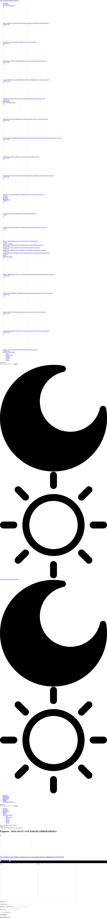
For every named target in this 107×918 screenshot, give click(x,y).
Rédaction (2, 859)
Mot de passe (3, 909)
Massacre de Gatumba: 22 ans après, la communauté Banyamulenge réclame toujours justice (24, 98)
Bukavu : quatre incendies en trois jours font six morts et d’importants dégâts (20, 241)
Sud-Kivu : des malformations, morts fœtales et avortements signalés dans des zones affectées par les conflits (28, 293)
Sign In (15, 825)
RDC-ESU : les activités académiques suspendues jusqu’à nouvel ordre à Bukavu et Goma (24, 194)
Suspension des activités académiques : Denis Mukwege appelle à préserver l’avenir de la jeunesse (25, 119)
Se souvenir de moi (6, 912)
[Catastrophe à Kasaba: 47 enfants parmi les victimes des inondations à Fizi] (8, 212)
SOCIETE (5, 198)
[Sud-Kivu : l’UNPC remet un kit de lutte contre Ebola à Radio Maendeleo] (15, 348)
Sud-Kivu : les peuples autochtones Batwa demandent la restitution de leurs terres (21, 247)
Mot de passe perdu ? (5, 917)
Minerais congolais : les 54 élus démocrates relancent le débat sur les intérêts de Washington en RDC (26, 23)
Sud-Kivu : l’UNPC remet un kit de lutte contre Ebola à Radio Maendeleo (20, 349)
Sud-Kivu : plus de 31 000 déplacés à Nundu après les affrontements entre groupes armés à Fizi (25, 227)
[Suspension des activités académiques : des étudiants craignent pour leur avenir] (15, 155)
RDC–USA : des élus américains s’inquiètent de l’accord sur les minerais (19, 42)
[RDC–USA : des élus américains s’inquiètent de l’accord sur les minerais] (15, 40)
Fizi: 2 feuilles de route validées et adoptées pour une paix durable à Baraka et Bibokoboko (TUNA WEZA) (32, 857)
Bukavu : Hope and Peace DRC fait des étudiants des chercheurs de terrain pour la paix (23, 245)
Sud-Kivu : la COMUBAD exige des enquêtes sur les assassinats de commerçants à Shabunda (24, 250)
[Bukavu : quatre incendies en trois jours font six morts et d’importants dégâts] (8, 239)
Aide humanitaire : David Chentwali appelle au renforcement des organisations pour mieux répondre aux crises (28, 175)
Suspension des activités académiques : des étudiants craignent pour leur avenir (21, 156)
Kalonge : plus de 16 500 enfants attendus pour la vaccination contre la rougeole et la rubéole (24, 312)
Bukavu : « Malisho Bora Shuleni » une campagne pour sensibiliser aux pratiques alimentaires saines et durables (28, 274)
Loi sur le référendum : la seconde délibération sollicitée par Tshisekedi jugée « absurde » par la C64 (26, 79)
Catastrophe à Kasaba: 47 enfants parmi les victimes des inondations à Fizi (20, 213)
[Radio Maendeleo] (9, 0)
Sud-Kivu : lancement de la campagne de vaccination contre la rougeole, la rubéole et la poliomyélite (26, 330)
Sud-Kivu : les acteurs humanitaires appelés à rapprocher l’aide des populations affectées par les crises (26, 252)
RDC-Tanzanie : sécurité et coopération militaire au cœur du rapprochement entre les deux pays (25, 61)
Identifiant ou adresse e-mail (6, 906)
